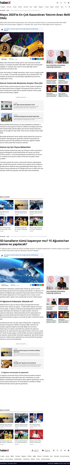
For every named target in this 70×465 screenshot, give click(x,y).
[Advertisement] (22, 184)
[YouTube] (43, 59)
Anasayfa (2, 10)
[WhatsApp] (40, 59)
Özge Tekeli (4, 59)
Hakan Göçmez (4, 285)
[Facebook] (57, 2)
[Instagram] (64, 2)
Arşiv (8, 10)
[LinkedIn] (68, 2)
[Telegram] (64, 450)
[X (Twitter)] (61, 2)
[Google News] (31, 59)
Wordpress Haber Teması (64, 463)
